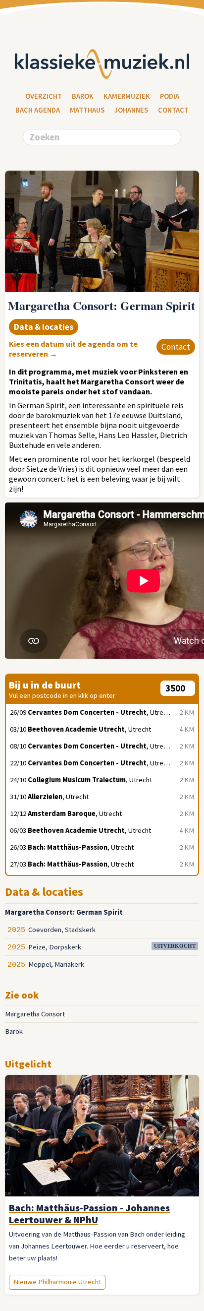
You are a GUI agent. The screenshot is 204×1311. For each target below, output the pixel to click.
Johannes (131, 110)
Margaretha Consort (35, 1013)
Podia (169, 96)
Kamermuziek (126, 96)
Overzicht (43, 96)
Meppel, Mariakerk (56, 964)
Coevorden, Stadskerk (62, 929)
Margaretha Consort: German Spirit (64, 912)
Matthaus (87, 110)
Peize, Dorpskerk (54, 946)
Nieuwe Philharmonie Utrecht (57, 1281)
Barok (83, 96)
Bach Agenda (37, 110)
